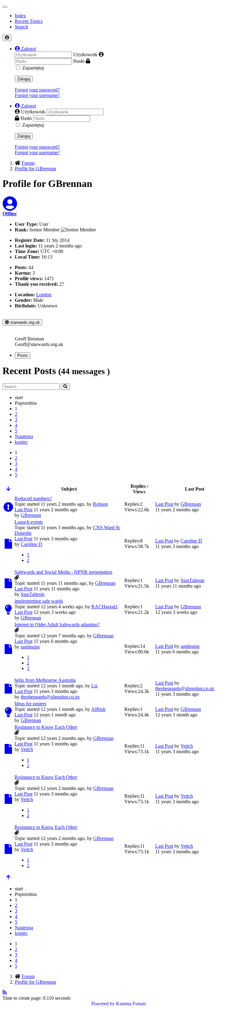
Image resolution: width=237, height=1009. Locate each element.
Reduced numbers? (33, 498)
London (44, 294)
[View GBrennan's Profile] (9, 207)
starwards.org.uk (24, 322)
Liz (94, 685)
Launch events (29, 522)
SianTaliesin (32, 594)
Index (20, 15)
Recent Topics (29, 21)
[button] (25, 48)
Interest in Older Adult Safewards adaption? (57, 624)
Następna (24, 436)
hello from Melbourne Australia (45, 680)
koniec (21, 442)
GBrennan (31, 515)
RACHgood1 (104, 606)
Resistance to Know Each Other (46, 727)
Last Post (23, 509)
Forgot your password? (37, 89)
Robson (100, 504)
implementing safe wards (39, 601)
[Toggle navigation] (4, 7)
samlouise (30, 646)
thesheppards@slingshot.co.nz (50, 696)
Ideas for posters (30, 703)
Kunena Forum (131, 1003)
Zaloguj (23, 79)
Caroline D (31, 544)
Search (21, 26)
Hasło (79, 61)
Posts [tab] (22, 355)
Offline (9, 213)
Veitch (27, 749)
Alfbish (98, 709)
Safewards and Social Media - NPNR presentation (63, 572)
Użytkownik (85, 54)
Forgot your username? (37, 95)
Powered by (103, 1003)
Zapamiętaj (33, 67)
